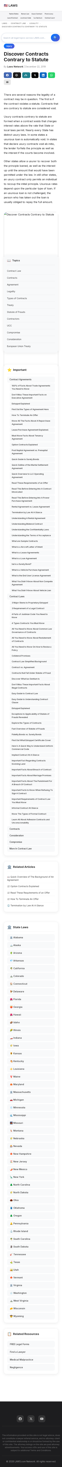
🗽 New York (17, 1177)
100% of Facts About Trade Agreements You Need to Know (31, 387)
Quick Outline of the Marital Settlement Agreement (30, 466)
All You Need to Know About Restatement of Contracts (31, 639)
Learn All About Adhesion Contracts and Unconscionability (31, 821)
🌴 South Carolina (20, 1239)
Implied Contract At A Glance (25, 755)
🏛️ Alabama (16, 937)
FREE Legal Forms (19, 1344)
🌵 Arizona (16, 953)
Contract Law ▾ (50, 18)
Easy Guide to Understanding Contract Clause (30, 701)
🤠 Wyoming (17, 1316)
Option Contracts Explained (25, 444)
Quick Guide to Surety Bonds (25, 459)
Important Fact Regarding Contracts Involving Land (29, 762)
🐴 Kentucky (17, 1061)
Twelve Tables (14, 14)
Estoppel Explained (21, 403)
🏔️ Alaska (15, 945)
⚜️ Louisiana (17, 1069)
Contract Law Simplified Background (29, 661)
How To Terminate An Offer (25, 415)
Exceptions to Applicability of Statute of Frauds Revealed (30, 715)
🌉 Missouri (16, 1123)
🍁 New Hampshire (20, 1153)
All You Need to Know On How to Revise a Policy (31, 648)
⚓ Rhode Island (19, 1231)
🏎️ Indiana (16, 1037)
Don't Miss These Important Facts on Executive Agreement (29, 396)
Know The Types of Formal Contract (29, 814)
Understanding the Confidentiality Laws (30, 529)
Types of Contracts (17, 298)
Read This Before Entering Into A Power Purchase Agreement (30, 499)
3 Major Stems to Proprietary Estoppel (30, 603)
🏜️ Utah (14, 1269)
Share (8, 75)
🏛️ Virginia (16, 1285)
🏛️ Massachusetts (20, 1092)
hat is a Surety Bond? (21, 564)
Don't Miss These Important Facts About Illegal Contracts (31, 686)
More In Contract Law (21, 848)
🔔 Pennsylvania (19, 1223)
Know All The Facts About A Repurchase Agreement (31, 422)
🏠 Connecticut (18, 983)
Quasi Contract (37, 14)
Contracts (12, 277)
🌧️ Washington (18, 1293)
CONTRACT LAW (18, 23)
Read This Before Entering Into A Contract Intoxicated (31, 490)
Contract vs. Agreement (23, 667)
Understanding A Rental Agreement (28, 518)
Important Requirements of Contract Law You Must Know (31, 800)
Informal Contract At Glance (25, 808)
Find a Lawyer (18, 1352)
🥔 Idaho (15, 1022)
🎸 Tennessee (18, 1254)
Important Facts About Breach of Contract (31, 769)
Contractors (13, 318)
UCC (9, 325)
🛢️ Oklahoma (17, 1208)
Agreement (12, 284)
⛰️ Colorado (17, 976)
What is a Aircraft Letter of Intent (27, 547)
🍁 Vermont (16, 1277)
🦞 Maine (15, 1076)
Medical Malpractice (21, 1359)
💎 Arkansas (17, 960)
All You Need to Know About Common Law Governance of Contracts (32, 630)
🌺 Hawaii (15, 1014)
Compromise (13, 332)
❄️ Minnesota (17, 1107)
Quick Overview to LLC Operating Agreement (28, 475)
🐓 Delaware (17, 991)
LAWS (4, 23)
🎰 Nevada (16, 1146)
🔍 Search (55, 37)
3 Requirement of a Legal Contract (28, 608)
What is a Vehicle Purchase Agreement (30, 570)
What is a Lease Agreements (25, 552)
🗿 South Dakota (19, 1246)
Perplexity (26, 75)
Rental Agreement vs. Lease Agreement (31, 507)
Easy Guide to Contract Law (25, 693)
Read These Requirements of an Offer (30, 483)
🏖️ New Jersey (18, 1161)
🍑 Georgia (16, 1007)
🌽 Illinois (15, 1030)
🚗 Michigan (17, 1099)
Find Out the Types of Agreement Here (30, 409)
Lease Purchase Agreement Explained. (30, 430)
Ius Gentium (38, 18)
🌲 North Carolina (20, 1184)
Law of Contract (12, 18)
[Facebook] (20, 1418)
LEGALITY (33, 23)
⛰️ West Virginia (19, 1300)
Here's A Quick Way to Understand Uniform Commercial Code (32, 747)
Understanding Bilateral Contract (27, 524)
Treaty (10, 305)
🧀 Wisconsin (17, 1308)
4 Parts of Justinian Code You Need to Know (30, 616)
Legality (11, 291)
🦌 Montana (16, 1130)
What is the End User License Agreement (31, 575)
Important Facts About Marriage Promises (31, 775)
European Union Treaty (19, 346)
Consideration (14, 339)
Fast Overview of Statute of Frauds (28, 729)
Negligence (16, 1367)
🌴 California (17, 968)
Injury (9, 46)
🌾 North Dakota (19, 1192)
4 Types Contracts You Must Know (28, 623)
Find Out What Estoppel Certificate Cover (31, 740)
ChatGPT (17, 75)
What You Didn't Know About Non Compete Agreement (32, 583)
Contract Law (14, 270)
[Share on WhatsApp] (51, 75)
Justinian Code (25, 18)
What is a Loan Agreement (24, 558)
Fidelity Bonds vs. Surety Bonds (26, 734)
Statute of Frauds (16, 312)
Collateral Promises (21, 656)
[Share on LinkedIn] (43, 75)
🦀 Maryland (17, 1084)
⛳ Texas (15, 1262)
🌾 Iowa (14, 1045)
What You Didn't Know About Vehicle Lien (31, 590)
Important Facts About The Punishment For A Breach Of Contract (32, 782)
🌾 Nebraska (17, 1138)
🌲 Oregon (16, 1215)
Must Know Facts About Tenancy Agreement (27, 437)
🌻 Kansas (16, 1053)
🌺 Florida (15, 999)
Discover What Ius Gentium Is (26, 679)
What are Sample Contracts (25, 541)
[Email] (7, 82)
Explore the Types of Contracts (26, 723)
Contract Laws (17, 596)
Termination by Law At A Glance (27, 512)
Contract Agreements (20, 379)
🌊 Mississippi (18, 1115)
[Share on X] (34, 75)
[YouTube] (41, 1418)
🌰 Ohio (14, 1200)
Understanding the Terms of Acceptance (31, 535)
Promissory (49, 14)
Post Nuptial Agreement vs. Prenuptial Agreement (30, 452)
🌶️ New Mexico (18, 1169)
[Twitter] (31, 1418)
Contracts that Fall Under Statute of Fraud (31, 673)
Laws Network (15, 66)
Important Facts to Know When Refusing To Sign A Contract (32, 791)
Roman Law (25, 14)
